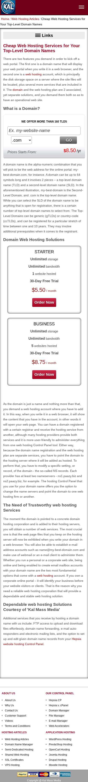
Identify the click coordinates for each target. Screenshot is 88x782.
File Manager (56, 715)
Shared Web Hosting (17, 754)
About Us (10, 700)
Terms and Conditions (17, 725)
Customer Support (15, 715)
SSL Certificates (14, 759)
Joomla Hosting (58, 754)
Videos (9, 720)
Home (5, 19)
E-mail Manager (58, 720)
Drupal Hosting (57, 759)
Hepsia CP (55, 700)
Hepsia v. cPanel (58, 705)
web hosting (33, 74)
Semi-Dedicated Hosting (19, 749)
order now (44, 302)
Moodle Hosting (58, 765)
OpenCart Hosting (59, 749)
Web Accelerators (59, 725)
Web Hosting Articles (25, 19)
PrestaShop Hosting (60, 744)
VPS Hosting (12, 765)
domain (18, 89)
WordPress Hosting (60, 739)
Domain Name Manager (19, 744)
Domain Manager (59, 710)
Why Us (9, 705)
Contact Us (11, 710)
